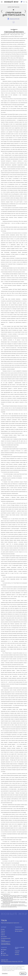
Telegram (4, 949)
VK (3, 951)
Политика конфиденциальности (5, 941)
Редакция (3, 931)
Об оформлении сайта (5, 938)
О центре (17, 952)
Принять (23, 973)
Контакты (17, 954)
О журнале (17, 950)
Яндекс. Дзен (5, 955)
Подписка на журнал (19, 929)
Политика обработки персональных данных (5, 944)
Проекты (3, 932)
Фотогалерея (4, 936)
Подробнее (4, 973)
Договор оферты (18, 931)
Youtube (4, 953)
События (3, 934)
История (3, 929)
